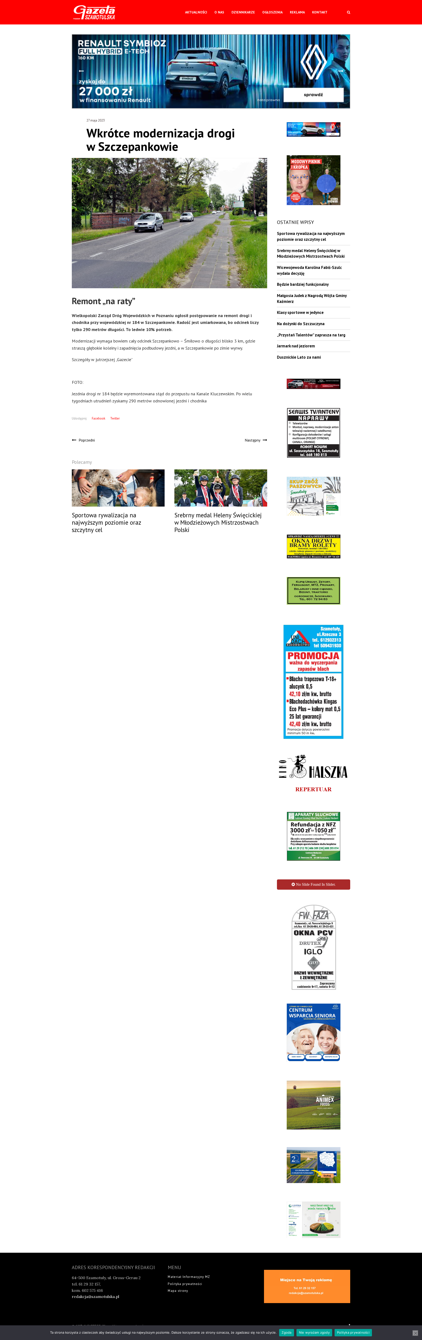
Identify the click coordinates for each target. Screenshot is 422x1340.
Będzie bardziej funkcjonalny (303, 284)
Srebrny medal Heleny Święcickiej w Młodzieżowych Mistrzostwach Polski (311, 253)
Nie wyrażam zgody (314, 1332)
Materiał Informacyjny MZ (189, 1178)
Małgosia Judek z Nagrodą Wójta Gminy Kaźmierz (312, 298)
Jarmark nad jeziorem (296, 346)
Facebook (98, 418)
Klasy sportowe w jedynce (300, 312)
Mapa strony (178, 1192)
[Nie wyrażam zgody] (415, 1333)
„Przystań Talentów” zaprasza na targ (311, 335)
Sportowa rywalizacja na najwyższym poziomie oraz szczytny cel (311, 236)
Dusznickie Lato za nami (299, 357)
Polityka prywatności (185, 1185)
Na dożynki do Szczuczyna (301, 323)
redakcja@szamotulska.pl (95, 1197)
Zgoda (286, 1332)
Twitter (115, 418)
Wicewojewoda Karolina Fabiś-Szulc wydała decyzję (309, 270)
